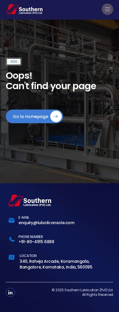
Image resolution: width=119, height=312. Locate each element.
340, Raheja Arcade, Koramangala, (55, 261)
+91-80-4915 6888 (36, 242)
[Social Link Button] (10, 292)
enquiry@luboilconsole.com (46, 223)
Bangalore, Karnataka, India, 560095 (56, 267)
